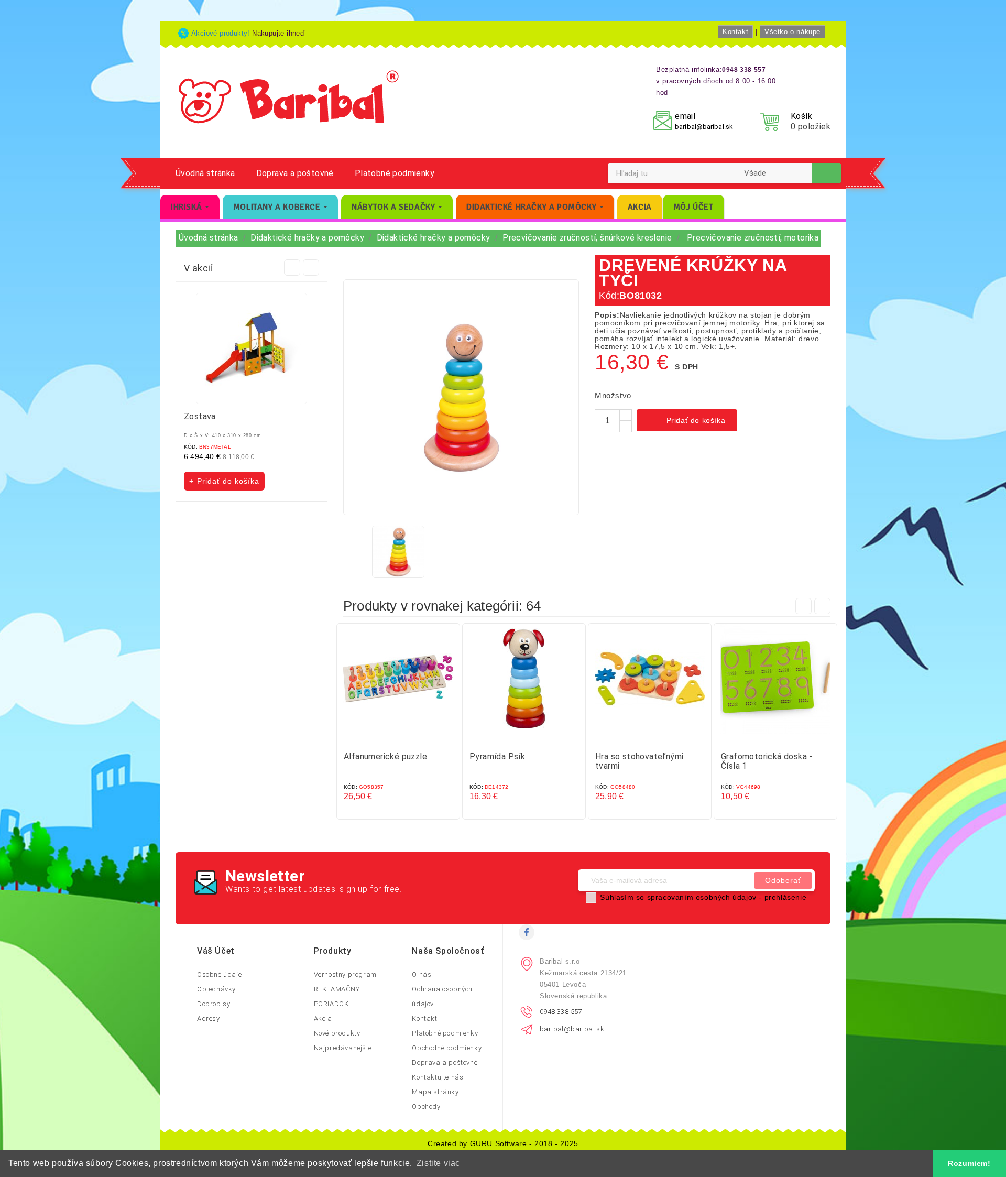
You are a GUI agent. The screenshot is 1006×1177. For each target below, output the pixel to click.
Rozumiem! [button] (969, 1163)
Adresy (208, 1018)
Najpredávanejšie (343, 1048)
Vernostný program (345, 974)
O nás (421, 974)
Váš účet (216, 951)
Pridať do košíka (688, 421)
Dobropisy (213, 1004)
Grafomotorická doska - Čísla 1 (767, 761)
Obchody (426, 1106)
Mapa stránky (435, 1092)
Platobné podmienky (394, 173)
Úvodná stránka (205, 173)
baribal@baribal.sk (704, 126)
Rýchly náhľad (408, 737)
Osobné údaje (219, 974)
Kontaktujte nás (437, 1077)
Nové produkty (337, 1033)
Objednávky (216, 989)
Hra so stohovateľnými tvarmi (639, 761)
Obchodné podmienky (447, 1048)
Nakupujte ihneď (278, 33)
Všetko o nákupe (792, 32)
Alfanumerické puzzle (385, 756)
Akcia (323, 1018)
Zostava (200, 416)
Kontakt (735, 32)
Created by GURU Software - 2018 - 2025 (503, 1143)
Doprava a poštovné (295, 173)
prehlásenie (785, 897)
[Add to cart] (387, 737)
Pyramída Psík (497, 756)
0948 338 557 (561, 1012)
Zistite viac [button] (438, 1163)
